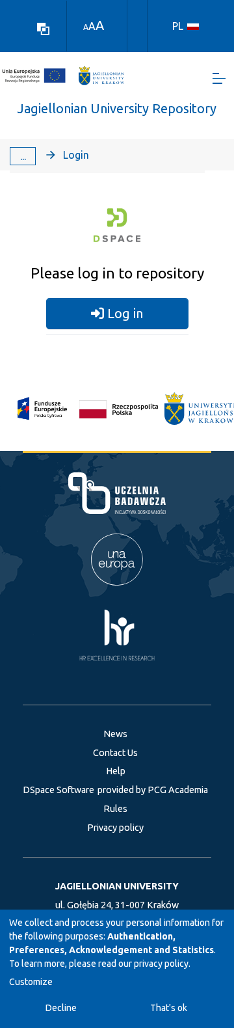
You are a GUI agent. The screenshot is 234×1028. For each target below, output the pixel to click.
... (23, 156)
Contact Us (115, 753)
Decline (61, 1008)
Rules (115, 809)
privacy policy (161, 963)
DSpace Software (58, 790)
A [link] (85, 27)
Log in (123, 313)
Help (115, 771)
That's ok (168, 1008)
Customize (31, 982)
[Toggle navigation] (219, 78)
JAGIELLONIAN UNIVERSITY (117, 886)
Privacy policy (115, 827)
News (115, 734)
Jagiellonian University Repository (117, 108)
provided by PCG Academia (153, 790)
